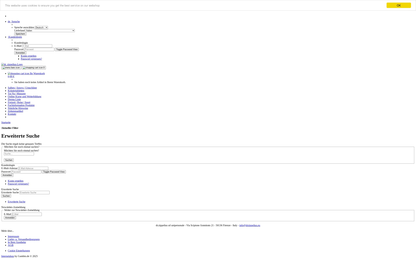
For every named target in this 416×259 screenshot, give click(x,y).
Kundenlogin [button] (15, 37)
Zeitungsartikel (15, 111)
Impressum (13, 236)
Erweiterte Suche (10, 192)
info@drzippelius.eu (249, 225)
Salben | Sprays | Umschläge (22, 87)
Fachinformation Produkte (21, 105)
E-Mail (17, 45)
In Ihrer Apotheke (17, 242)
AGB (10, 245)
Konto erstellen (28, 56)
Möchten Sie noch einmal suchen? (21, 150)
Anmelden (7, 175)
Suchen (8, 160)
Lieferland (20, 30)
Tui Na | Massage (17, 93)
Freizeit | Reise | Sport (19, 102)
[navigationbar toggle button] (11, 67)
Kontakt (12, 114)
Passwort (19, 49)
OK (399, 5)
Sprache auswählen (24, 27)
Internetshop (7, 256)
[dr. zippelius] (12, 64)
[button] (14, 21)
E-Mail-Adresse (9, 168)
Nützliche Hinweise (18, 108)
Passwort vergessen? (31, 58)
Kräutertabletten (16, 90)
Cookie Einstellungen (19, 250)
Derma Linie (14, 99)
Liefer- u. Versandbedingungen (24, 239)
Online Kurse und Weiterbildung (24, 96)
